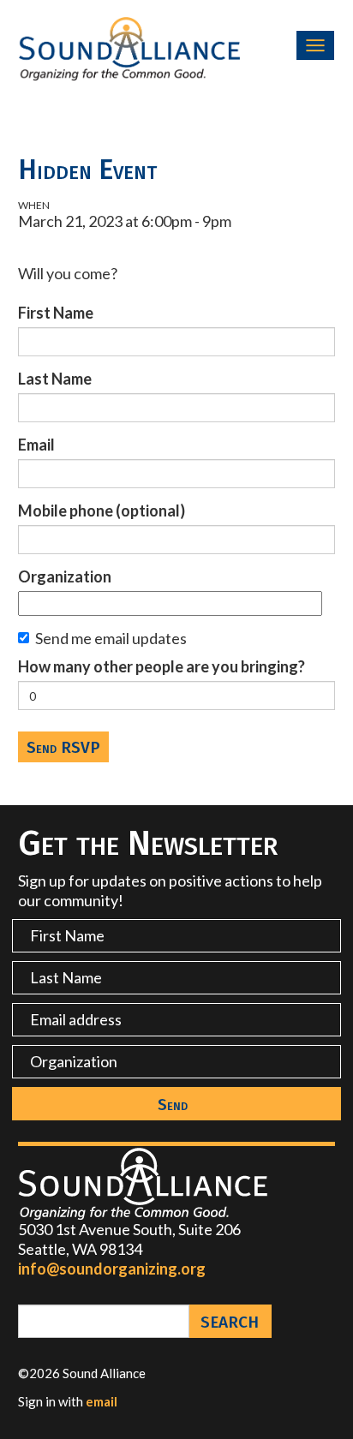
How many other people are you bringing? (161, 666)
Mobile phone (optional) (101, 510)
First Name (55, 312)
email (101, 1401)
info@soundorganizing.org (112, 1268)
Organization (64, 576)
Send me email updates (111, 638)
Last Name (55, 378)
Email (36, 444)
